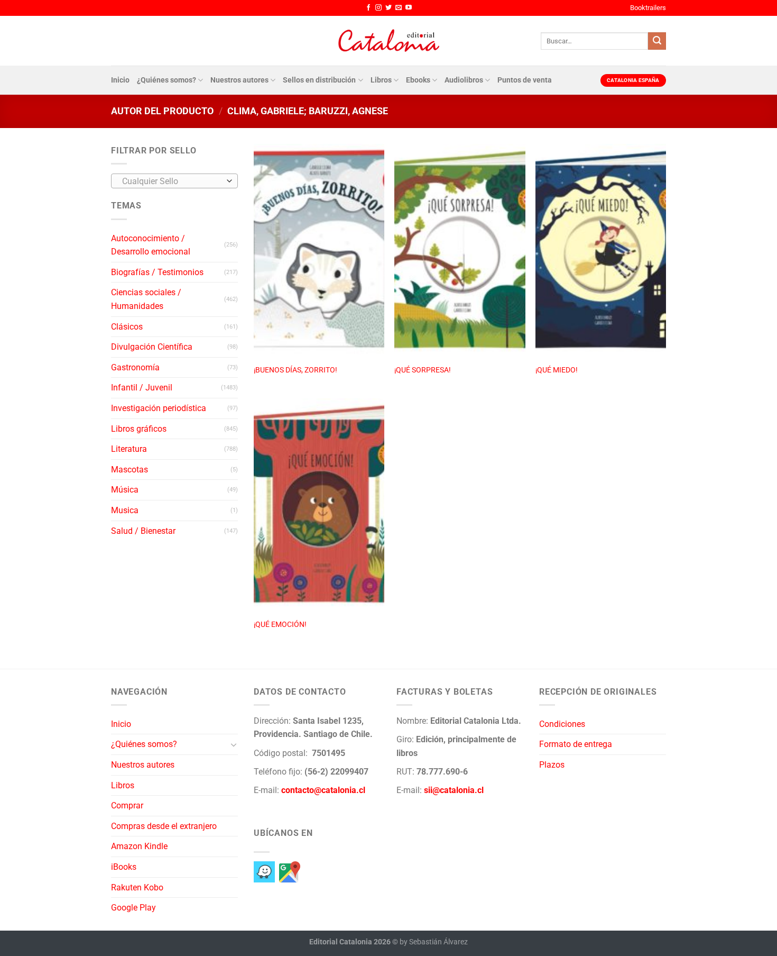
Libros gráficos (138, 429)
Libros (381, 80)
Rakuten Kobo (137, 887)
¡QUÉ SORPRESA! (422, 370)
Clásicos (127, 327)
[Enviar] (657, 41)
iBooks (123, 867)
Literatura (129, 449)
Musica (124, 510)
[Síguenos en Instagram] (378, 8)
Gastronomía (135, 367)
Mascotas (129, 470)
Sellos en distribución (319, 80)
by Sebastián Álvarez (434, 941)
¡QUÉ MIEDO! (556, 370)
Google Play (133, 908)
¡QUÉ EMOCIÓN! (280, 624)
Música (124, 490)
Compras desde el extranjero (164, 826)
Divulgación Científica (151, 347)
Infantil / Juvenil (141, 388)
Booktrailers (648, 8)
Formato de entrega (575, 744)
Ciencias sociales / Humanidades (146, 299)
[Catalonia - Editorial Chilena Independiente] (388, 40)
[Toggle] (233, 744)
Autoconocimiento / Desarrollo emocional (150, 245)
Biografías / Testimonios (157, 272)
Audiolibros (464, 80)
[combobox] (174, 181)
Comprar (127, 805)
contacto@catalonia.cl (323, 790)
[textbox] (172, 181)
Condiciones (562, 724)
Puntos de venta (524, 80)
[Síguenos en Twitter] (388, 8)
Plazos (552, 765)
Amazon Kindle (139, 846)
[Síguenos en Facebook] (368, 8)
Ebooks (418, 80)
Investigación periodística (158, 408)
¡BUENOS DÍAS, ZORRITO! (295, 370)
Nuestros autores (239, 80)
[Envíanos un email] (398, 8)
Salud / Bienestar (143, 531)
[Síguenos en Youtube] (408, 8)
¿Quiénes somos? (166, 80)
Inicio (120, 80)
